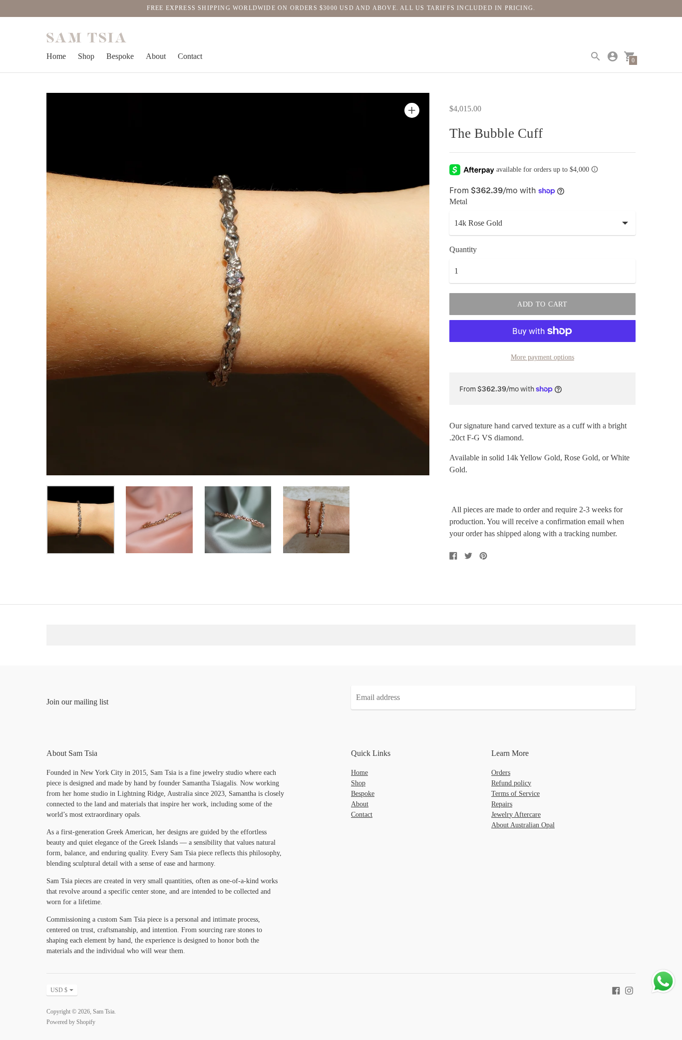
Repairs (501, 804)
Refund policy (511, 783)
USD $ (58, 990)
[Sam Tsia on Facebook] (616, 990)
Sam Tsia (103, 1011)
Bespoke (120, 56)
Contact (190, 56)
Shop (86, 56)
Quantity (463, 249)
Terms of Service (515, 793)
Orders (500, 772)
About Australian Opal (523, 825)
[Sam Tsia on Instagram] (629, 990)
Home (56, 56)
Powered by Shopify (70, 1022)
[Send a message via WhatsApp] (663, 981)
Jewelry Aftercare (516, 814)
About (156, 56)
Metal (458, 201)
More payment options (542, 357)
